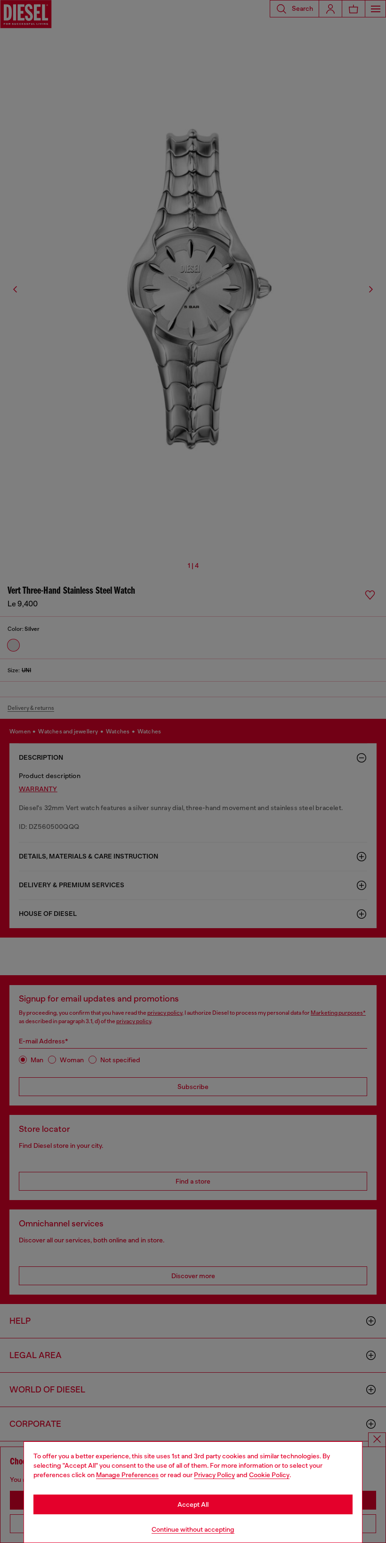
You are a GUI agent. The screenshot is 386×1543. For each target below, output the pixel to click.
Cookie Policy (269, 1475)
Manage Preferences (127, 1475)
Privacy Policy (214, 1475)
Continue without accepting (193, 1529)
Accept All (193, 1504)
